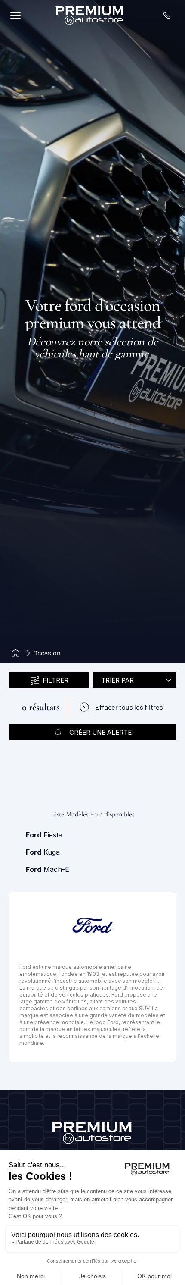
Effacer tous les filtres (129, 707)
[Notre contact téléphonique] (167, 15)
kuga (43, 852)
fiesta (44, 835)
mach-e (47, 869)
